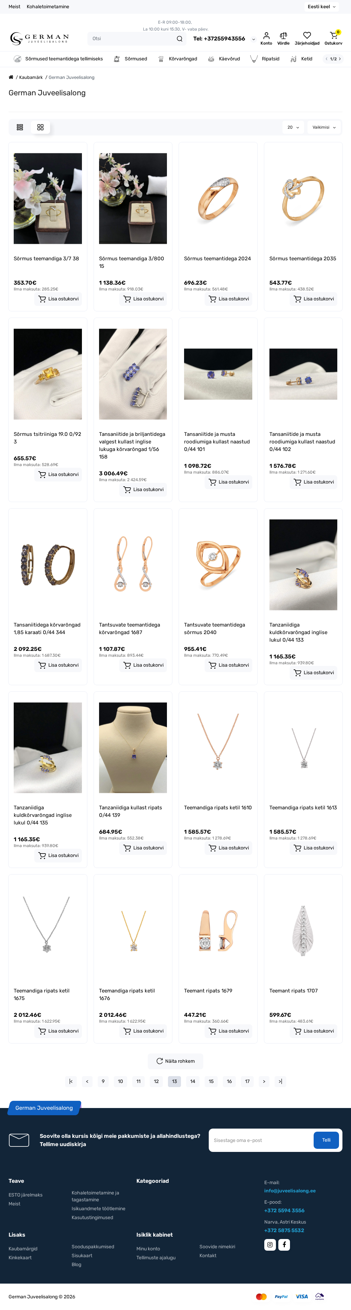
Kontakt (207, 1256)
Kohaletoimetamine (48, 7)
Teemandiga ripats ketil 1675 (42, 994)
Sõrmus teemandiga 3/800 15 (131, 262)
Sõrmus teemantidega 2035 (302, 258)
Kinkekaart (20, 1258)
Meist (14, 7)
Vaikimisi (321, 127)
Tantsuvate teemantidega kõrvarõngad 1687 (129, 628)
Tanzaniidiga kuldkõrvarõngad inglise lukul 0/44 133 (298, 632)
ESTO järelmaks (26, 1195)
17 (247, 1081)
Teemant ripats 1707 (293, 991)
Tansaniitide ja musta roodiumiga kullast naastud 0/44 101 (217, 441)
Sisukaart (82, 1256)
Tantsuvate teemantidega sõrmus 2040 (214, 628)
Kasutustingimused (92, 1217)
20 (291, 127)
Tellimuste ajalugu (156, 1258)
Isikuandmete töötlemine (98, 1209)
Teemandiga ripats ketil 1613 (303, 808)
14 (192, 1081)
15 (211, 1081)
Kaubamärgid (23, 1249)
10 (120, 1081)
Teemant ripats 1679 (208, 991)
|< (71, 1081)
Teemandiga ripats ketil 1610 (218, 808)
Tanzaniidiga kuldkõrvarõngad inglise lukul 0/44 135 (43, 815)
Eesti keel (319, 7)
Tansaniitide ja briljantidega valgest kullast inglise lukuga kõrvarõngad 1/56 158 (132, 445)
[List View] (19, 127)
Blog (76, 1264)
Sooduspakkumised (93, 1247)
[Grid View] (40, 127)
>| (280, 1081)
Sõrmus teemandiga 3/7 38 (46, 258)
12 (156, 1081)
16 (229, 1081)
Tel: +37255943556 (219, 38)
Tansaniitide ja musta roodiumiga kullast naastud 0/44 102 (302, 441)
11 (138, 1081)
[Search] (179, 38)
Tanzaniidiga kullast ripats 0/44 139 (130, 811)
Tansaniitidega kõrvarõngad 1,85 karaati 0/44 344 (47, 628)
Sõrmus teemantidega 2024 (217, 258)
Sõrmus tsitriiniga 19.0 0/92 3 (47, 438)
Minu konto (148, 1249)
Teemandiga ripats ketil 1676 (127, 994)
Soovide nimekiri (217, 1247)
